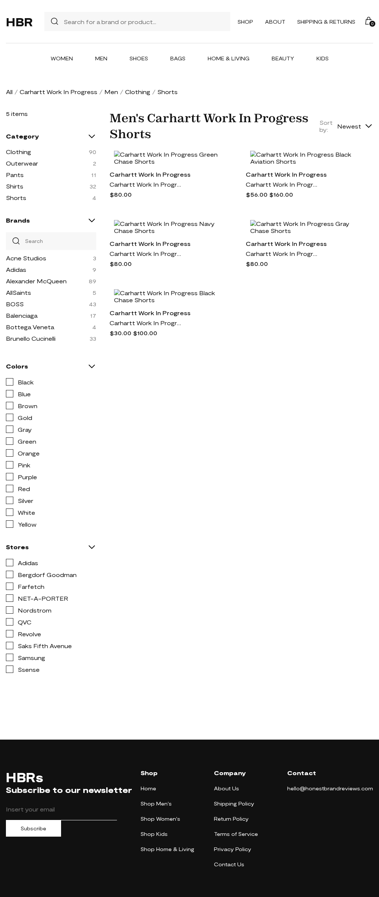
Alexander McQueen (36, 280)
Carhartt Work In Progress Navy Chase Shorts (147, 253)
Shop (245, 22)
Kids (322, 58)
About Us (226, 788)
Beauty (283, 58)
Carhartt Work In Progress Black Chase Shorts (147, 322)
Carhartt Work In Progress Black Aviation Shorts (283, 184)
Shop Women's (160, 819)
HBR (19, 21)
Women (62, 58)
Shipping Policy (234, 803)
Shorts (16, 197)
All (9, 91)
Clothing (137, 91)
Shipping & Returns (326, 22)
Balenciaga (21, 315)
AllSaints (18, 292)
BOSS (15, 303)
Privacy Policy (232, 849)
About (275, 22)
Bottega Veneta (30, 326)
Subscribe (33, 828)
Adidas (16, 269)
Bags (177, 58)
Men (101, 58)
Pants (15, 174)
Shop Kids (154, 834)
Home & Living (228, 58)
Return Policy (231, 819)
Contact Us (229, 864)
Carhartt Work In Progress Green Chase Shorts (147, 184)
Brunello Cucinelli (31, 338)
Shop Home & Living (167, 849)
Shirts (14, 186)
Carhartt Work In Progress (58, 91)
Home (148, 788)
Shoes (139, 58)
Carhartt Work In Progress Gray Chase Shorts (283, 253)
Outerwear (22, 163)
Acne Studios (26, 257)
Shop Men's (156, 803)
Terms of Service (236, 834)
